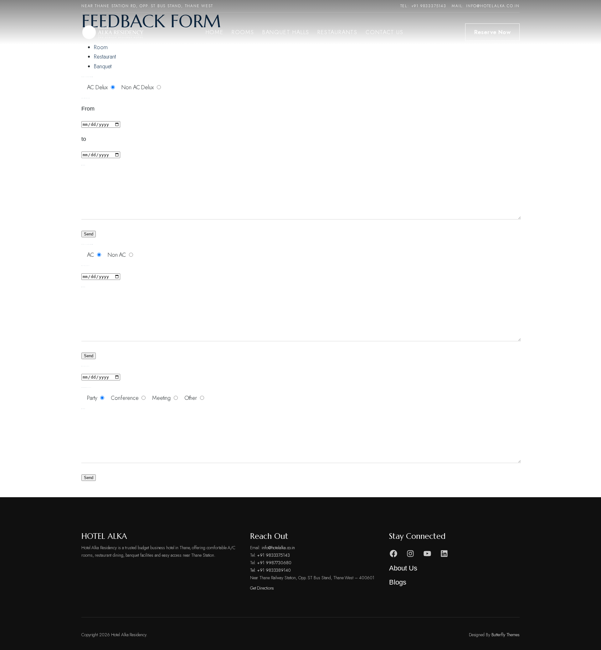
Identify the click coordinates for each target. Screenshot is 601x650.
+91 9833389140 (274, 570)
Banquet (102, 66)
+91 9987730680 (274, 563)
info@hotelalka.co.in (493, 6)
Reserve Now (492, 32)
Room (101, 47)
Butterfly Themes (505, 635)
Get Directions (262, 588)
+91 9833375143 (428, 6)
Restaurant (105, 57)
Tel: (253, 570)
